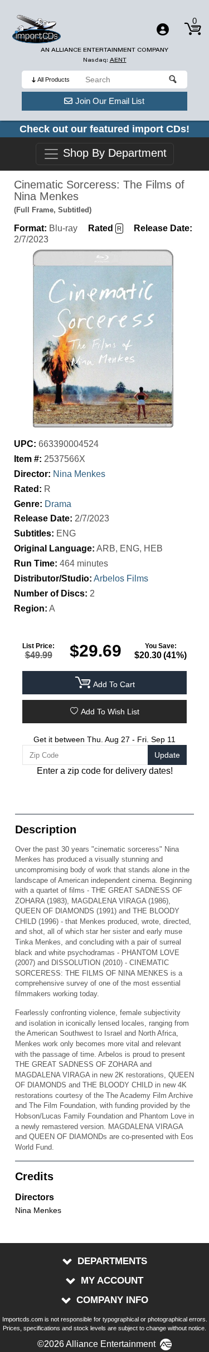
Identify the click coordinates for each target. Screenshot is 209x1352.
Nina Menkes (79, 474)
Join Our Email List (109, 101)
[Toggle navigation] (163, 29)
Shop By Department (113, 153)
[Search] (173, 79)
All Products (53, 79)
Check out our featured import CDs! (104, 129)
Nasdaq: (105, 59)
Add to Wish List (110, 711)
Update (167, 754)
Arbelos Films (121, 578)
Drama (58, 504)
